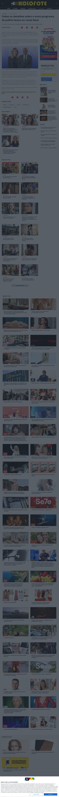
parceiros (11, 783)
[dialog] (29, 786)
